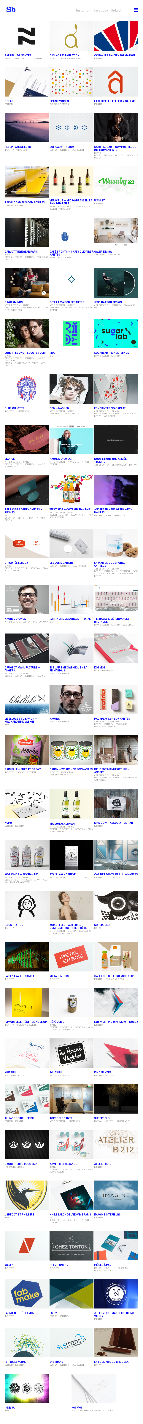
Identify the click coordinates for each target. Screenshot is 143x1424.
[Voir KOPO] (27, 804)
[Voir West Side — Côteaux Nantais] (72, 490)
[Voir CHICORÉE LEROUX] (27, 544)
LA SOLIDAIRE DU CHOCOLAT (112, 1361)
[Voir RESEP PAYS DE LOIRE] (27, 128)
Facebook (101, 10)
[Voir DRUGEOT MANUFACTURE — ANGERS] (27, 648)
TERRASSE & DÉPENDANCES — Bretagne (113, 620)
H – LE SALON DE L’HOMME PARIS (70, 1214)
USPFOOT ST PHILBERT (19, 1214)
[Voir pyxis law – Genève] (72, 855)
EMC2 (53, 1313)
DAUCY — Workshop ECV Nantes (71, 769)
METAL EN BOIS (59, 976)
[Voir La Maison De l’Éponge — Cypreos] (116, 544)
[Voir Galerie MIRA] (116, 233)
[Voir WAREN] (27, 1246)
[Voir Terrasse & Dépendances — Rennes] (27, 490)
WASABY (99, 200)
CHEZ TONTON (59, 1265)
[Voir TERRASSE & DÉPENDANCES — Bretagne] (116, 600)
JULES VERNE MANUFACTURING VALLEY (114, 1315)
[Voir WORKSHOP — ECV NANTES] (27, 855)
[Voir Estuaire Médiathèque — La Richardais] (72, 648)
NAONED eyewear (61, 458)
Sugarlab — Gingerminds (111, 352)
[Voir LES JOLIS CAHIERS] (72, 544)
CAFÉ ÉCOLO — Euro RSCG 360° (114, 976)
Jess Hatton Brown (108, 302)
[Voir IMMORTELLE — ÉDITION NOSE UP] (27, 1003)
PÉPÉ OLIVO (57, 1021)
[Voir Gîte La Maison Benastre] (72, 283)
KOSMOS (99, 667)
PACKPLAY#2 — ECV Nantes (112, 718)
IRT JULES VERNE (15, 1361)
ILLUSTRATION (14, 924)
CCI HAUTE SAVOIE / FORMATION (114, 55)
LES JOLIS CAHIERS (62, 562)
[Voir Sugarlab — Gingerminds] (116, 334)
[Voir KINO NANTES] (116, 1053)
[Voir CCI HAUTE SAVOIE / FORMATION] (116, 36)
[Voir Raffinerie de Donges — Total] (72, 600)
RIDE (52, 352)
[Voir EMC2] (72, 1294)
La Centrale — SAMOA (19, 976)
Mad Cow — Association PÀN (113, 822)
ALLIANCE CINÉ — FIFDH (19, 1118)
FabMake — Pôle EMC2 (19, 1313)
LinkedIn (117, 10)
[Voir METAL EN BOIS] (72, 957)
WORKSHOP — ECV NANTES (22, 874)
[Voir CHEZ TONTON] (72, 1246)
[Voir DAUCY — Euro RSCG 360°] (27, 1145)
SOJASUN (56, 1072)
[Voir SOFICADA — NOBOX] (72, 128)
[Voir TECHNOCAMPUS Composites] (27, 182)
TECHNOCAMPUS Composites (25, 202)
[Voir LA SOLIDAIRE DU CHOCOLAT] (116, 1343)
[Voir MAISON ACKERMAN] (72, 804)
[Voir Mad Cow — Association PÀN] (116, 804)
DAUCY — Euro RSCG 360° (21, 1163)
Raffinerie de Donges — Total (70, 618)
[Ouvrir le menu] (136, 9)
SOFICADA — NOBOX (62, 146)
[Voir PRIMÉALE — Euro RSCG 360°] (27, 750)
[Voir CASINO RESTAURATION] (72, 36)
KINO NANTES (102, 1072)
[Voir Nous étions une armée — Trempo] (116, 440)
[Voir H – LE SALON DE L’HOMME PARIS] (72, 1195)
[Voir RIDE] (72, 334)
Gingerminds (14, 302)
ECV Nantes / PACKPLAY (109, 408)
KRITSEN (10, 1072)
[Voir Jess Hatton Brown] (116, 283)
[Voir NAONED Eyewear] (27, 600)
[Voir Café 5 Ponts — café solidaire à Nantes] (72, 233)
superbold (102, 1118)
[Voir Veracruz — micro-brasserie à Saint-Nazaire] (72, 181)
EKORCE (10, 458)
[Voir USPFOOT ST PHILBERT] (27, 1195)
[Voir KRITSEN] (27, 1053)
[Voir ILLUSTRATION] (27, 906)
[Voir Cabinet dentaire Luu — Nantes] (116, 855)
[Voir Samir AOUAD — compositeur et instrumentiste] (116, 128)
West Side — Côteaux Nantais (70, 509)
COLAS (9, 101)
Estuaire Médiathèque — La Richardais (68, 669)
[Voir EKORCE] (27, 440)
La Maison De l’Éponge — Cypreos (111, 564)
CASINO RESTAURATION (64, 55)
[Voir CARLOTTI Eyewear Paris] (27, 233)
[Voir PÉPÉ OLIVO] (72, 1003)
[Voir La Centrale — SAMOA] (27, 957)
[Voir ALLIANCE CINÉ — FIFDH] (27, 1099)
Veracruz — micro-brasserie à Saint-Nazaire (71, 202)
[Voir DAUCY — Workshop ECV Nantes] (72, 750)
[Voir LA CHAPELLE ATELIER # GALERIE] (116, 82)
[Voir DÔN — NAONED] (72, 389)
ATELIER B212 (102, 1163)
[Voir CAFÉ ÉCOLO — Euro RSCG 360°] (116, 957)
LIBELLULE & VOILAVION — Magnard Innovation (21, 720)
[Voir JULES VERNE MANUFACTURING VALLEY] (116, 1294)
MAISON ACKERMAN (62, 823)
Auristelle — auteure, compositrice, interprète (68, 926)
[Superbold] (12, 9)
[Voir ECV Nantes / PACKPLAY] (116, 389)
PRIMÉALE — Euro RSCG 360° (23, 769)
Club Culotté (14, 408)
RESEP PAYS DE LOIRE (18, 146)
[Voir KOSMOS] (116, 648)
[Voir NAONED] (72, 700)
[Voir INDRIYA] (27, 1389)
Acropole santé (61, 1118)
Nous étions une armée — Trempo (111, 460)
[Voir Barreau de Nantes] (27, 36)
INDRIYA (10, 1407)
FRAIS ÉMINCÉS (59, 101)
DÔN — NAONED (59, 408)
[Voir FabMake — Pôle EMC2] (27, 1294)
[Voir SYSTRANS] (72, 1343)
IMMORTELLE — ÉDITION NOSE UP (26, 1021)
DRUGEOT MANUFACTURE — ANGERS (22, 669)
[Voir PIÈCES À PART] (116, 1246)
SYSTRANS (56, 1361)
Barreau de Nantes (18, 55)
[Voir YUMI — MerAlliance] (72, 1145)
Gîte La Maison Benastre (67, 302)
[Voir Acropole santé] (72, 1099)
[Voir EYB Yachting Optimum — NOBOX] (116, 1003)
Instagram (83, 10)
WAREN (9, 1265)
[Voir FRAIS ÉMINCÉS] (72, 82)
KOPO (8, 822)
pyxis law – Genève (63, 874)
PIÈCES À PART (103, 1264)
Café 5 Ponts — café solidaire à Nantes (71, 253)
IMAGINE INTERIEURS (107, 1214)
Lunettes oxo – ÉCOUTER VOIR (25, 352)
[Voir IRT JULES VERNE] (27, 1343)
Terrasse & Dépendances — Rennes (23, 511)
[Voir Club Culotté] (27, 389)
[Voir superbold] (116, 1099)
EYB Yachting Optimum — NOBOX (116, 1021)
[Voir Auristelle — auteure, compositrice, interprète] (72, 906)
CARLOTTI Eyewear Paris (21, 251)
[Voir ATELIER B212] (116, 1145)
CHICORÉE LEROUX (16, 562)
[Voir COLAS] (27, 82)
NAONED (55, 718)
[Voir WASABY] (116, 181)
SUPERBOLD (102, 924)
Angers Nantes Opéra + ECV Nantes (113, 511)
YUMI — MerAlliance (63, 1163)
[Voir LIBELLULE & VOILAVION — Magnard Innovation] (27, 700)
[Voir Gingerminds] (27, 283)
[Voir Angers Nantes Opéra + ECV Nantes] (116, 490)
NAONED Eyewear (16, 618)
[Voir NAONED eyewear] (72, 440)
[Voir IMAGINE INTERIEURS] (116, 1195)
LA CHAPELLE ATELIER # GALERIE (114, 101)
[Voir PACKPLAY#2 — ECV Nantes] (116, 700)
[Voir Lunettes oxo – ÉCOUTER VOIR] (27, 334)
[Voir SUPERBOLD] (116, 906)
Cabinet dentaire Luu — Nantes (116, 874)
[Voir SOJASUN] (72, 1053)
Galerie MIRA (103, 251)
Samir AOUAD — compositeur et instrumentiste (116, 148)
